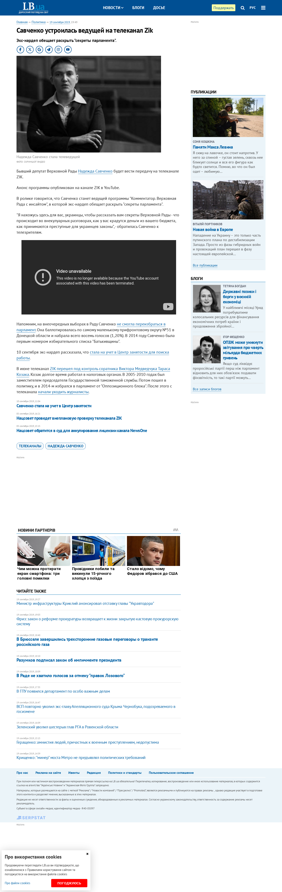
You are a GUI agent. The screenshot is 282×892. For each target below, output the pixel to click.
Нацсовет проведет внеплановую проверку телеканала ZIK (69, 418)
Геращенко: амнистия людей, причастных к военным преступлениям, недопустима (88, 742)
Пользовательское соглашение (171, 773)
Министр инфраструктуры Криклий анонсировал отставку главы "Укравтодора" (85, 603)
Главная (22, 22)
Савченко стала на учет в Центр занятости (54, 405)
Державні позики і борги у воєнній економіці (239, 297)
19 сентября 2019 (60, 22)
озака (24, 374)
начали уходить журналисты (63, 391)
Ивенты (73, 773)
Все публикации (205, 265)
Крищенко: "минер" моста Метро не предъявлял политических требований (81, 757)
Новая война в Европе (213, 229)
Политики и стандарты (124, 773)
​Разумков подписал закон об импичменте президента (69, 660)
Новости (111, 7)
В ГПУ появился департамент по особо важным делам (63, 691)
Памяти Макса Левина (213, 147)
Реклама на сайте (48, 773)
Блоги (138, 7)
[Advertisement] (99, 489)
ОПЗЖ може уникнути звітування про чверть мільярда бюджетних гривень (243, 350)
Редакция (94, 773)
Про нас (22, 773)
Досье (159, 7)
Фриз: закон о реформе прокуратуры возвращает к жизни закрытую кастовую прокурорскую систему (97, 621)
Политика (39, 22)
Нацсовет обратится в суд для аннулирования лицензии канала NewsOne (82, 430)
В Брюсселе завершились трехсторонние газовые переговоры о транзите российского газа (87, 641)
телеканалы (30, 446)
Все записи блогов (207, 389)
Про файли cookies (17, 883)
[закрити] (87, 853)
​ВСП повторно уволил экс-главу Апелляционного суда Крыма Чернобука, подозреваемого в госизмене (96, 709)
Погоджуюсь (69, 883)
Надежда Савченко (95, 171)
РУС (253, 7)
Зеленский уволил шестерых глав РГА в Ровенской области (67, 727)
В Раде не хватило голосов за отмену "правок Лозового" (71, 675)
